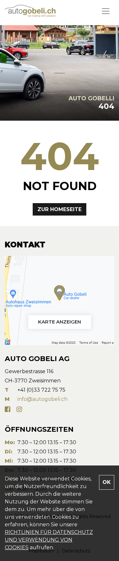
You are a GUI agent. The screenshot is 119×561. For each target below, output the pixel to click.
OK (106, 482)
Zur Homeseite (59, 209)
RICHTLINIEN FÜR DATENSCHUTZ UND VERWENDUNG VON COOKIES (49, 539)
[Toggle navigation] (105, 11)
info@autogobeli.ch (42, 399)
